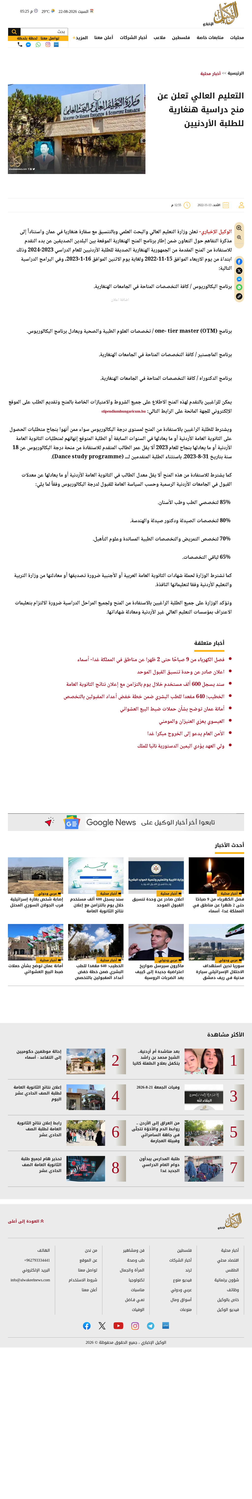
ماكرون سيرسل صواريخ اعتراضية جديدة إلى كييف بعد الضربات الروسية (159, 972)
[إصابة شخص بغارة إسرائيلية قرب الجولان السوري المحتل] (35, 875)
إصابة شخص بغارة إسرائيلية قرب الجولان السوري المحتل (36, 902)
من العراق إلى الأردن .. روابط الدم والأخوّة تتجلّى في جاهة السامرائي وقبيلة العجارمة (156, 1132)
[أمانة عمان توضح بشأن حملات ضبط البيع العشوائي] (35, 942)
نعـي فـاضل (134, 1300)
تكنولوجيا (136, 1280)
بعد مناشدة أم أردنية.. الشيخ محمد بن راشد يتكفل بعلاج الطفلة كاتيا (156, 1057)
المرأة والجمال (132, 1270)
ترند (188, 1270)
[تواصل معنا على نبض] (56, 44)
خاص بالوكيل (228, 1300)
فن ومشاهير (133, 1250)
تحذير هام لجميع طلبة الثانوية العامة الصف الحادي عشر (41, 1165)
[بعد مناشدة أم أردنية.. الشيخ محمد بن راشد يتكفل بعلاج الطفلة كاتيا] (204, 1061)
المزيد (82, 38)
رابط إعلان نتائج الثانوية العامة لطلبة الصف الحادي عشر (39, 1129)
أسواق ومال (181, 1300)
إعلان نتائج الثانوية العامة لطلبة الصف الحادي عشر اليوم (38, 1093)
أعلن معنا (103, 37)
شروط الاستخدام (83, 1280)
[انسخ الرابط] (239, 296)
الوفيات (138, 1309)
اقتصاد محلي (228, 1260)
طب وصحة (135, 1260)
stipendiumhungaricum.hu (123, 411)
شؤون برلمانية (226, 1280)
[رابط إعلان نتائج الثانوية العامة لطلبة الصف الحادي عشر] (85, 1133)
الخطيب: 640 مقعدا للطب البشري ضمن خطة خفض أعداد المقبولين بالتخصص (143, 697)
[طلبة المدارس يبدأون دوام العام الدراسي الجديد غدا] (204, 1169)
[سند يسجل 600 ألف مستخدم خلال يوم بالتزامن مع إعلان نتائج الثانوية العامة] (96, 875)
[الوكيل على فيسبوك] (87, 1326)
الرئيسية (236, 73)
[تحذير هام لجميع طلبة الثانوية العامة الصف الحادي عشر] (85, 1169)
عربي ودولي (47, 893)
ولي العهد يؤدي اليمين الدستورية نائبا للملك (180, 746)
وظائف (233, 1290)
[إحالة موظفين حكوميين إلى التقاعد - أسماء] (85, 1061)
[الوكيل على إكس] (102, 1325)
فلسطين (181, 37)
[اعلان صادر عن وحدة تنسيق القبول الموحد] (156, 875)
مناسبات (137, 1290)
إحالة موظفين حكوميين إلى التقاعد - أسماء (39, 1054)
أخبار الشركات (133, 37)
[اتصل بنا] (20, 44)
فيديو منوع (182, 1280)
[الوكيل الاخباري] (230, 1221)
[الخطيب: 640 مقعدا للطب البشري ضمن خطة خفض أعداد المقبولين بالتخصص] (96, 942)
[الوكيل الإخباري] (221, 14)
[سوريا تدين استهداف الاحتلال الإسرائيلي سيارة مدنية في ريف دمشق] (216, 942)
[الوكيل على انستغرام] (135, 1326)
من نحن (91, 1250)
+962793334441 (37, 1260)
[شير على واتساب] (239, 287)
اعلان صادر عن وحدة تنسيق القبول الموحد (180, 672)
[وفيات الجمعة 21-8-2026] (204, 1097)
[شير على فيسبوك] (239, 261)
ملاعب (160, 37)
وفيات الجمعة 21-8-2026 (158, 1087)
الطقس (232, 1270)
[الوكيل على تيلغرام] (150, 1326)
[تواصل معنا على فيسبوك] (28, 44)
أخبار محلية (210, 73)
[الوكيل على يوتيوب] (118, 1325)
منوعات (186, 1309)
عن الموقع (88, 1260)
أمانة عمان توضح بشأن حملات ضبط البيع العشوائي (172, 709)
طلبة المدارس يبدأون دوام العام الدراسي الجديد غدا (159, 1165)
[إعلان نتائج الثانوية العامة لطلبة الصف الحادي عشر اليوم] (85, 1097)
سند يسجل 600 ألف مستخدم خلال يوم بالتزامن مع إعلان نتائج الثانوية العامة (145, 684)
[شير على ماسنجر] (239, 279)
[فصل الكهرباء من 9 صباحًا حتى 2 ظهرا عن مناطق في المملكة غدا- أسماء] (216, 875)
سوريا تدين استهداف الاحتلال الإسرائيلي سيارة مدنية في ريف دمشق (220, 972)
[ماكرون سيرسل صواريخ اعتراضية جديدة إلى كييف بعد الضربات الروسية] (156, 942)
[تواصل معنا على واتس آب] (38, 44)
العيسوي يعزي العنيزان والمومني (191, 721)
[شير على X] (239, 271)
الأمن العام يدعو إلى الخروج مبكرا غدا (185, 734)
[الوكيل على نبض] (165, 1325)
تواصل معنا (87, 1270)
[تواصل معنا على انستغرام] (48, 44)
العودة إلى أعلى (24, 1221)
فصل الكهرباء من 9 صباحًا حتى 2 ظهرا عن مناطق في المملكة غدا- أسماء (150, 660)
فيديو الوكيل (228, 1309)
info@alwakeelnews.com (30, 1280)
